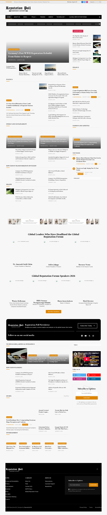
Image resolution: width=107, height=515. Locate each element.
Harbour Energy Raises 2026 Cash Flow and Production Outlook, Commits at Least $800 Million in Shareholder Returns (25, 158)
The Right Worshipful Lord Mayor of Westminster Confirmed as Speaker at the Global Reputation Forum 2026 (58, 381)
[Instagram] (93, 335)
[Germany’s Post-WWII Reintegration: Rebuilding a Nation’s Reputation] (43, 180)
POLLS (33, 17)
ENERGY (51, 17)
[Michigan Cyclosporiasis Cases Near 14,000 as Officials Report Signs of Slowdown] (10, 191)
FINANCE (42, 17)
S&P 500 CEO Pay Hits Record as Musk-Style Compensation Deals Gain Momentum (81, 102)
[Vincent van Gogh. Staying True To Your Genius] (37, 67)
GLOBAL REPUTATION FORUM (78, 17)
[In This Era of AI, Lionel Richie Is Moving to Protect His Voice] (37, 440)
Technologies (32, 355)
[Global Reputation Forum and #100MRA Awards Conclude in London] (10, 180)
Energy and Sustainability (15, 136)
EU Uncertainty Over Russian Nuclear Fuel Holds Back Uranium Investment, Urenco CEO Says (21, 141)
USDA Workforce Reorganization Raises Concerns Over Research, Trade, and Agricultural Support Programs (58, 95)
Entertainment (49, 443)
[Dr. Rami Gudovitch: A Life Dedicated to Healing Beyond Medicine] (43, 191)
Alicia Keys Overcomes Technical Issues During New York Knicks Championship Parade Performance (50, 447)
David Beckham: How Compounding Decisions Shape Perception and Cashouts (85, 144)
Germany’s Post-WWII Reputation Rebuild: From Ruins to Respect (30, 55)
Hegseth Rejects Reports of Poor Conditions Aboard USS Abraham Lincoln (50, 73)
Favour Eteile (81, 172)
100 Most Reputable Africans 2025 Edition (57, 388)
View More (66, 396)
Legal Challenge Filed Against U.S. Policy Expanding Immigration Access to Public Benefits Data (58, 116)
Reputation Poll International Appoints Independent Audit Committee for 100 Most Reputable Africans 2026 (25, 388)
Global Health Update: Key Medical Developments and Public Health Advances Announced (57, 197)
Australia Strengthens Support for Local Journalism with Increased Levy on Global (58, 158)
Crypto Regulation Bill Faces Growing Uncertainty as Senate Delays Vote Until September (85, 92)
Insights (80, 174)
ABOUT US (17, 17)
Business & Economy (12, 443)
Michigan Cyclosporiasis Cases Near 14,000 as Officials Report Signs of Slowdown (24, 190)
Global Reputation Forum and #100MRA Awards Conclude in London (25, 179)
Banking (75, 87)
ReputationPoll (28, 507)
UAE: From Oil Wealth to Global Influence (56, 171)
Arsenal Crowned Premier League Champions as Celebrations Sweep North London (44, 411)
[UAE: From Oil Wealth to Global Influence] (43, 173)
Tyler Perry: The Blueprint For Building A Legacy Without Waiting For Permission (11, 447)
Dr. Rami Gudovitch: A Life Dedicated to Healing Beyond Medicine (58, 190)
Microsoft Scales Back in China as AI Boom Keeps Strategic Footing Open (63, 73)
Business (77, 139)
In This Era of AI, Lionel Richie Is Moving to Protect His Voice (37, 447)
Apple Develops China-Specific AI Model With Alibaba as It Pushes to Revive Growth (37, 360)
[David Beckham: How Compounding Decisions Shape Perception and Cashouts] (87, 139)
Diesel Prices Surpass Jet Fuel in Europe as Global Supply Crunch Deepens (25, 150)
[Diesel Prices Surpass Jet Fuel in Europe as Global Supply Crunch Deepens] (10, 151)
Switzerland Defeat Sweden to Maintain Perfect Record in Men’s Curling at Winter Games (45, 428)
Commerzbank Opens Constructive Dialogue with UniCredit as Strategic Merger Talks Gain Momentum (82, 117)
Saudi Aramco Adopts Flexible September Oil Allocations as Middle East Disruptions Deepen (54, 141)
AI (95, 163)
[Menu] (99, 17)
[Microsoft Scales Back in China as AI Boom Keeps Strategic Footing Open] (63, 67)
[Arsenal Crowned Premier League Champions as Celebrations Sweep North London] (46, 404)
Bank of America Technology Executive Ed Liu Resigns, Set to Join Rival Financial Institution (82, 109)
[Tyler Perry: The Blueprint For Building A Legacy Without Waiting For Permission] (11, 440)
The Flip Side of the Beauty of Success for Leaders (80, 36)
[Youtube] (85, 335)
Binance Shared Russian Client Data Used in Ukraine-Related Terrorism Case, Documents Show (24, 73)
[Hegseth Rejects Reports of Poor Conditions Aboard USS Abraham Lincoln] (50, 67)
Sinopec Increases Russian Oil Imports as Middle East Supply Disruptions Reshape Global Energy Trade (58, 150)
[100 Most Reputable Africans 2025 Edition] (43, 389)
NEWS (25, 17)
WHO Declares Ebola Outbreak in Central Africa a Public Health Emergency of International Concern (24, 197)
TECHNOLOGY (61, 17)
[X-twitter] (89, 335)
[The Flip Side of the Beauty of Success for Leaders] (97, 38)
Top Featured (23, 443)
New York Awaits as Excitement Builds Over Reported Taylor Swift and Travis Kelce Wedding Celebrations (24, 447)
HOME (9, 17)
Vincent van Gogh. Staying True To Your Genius (26, 2)
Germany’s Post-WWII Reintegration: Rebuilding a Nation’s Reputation (57, 179)
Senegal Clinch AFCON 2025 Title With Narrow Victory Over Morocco (61, 428)
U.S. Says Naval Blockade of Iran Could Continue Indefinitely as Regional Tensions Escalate (19, 105)
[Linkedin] (82, 335)
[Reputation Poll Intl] (18, 9)
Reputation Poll (11, 110)
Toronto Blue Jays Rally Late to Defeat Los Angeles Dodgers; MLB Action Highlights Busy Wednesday (61, 411)
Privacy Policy (87, 404)
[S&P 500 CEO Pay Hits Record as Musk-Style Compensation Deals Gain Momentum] (97, 103)
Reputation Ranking (14, 49)
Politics (9, 100)
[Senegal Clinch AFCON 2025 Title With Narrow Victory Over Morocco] (62, 421)
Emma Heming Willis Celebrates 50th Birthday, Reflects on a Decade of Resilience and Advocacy (62, 447)
